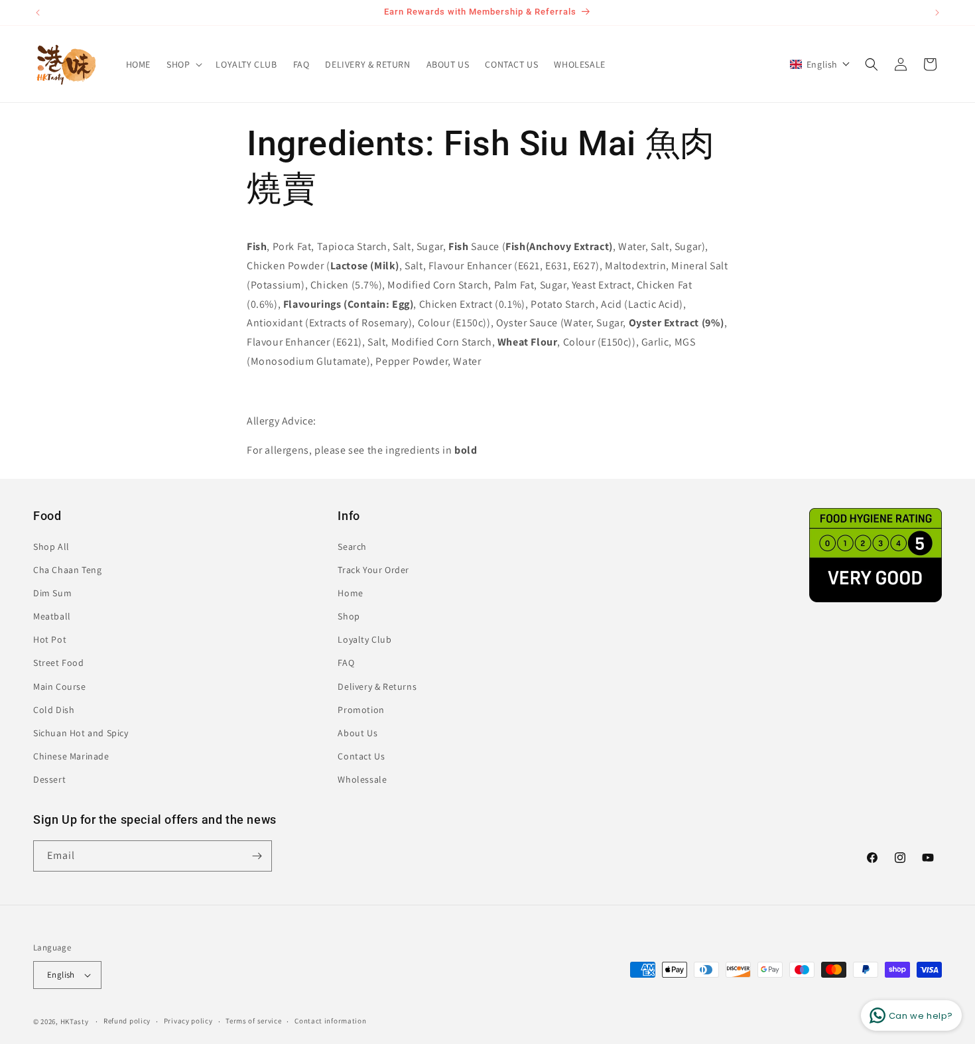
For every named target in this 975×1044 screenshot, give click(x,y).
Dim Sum (52, 593)
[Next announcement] (937, 12)
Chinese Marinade (71, 756)
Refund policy (127, 1020)
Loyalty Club (364, 639)
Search (352, 547)
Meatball (52, 616)
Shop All (51, 547)
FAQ (346, 663)
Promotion (361, 710)
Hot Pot (49, 639)
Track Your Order (373, 570)
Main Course (59, 686)
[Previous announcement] (37, 12)
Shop (348, 616)
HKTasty (74, 1021)
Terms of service (253, 1020)
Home (350, 593)
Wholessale (362, 780)
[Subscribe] (256, 856)
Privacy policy (188, 1020)
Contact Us (361, 756)
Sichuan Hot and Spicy (81, 733)
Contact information (330, 1020)
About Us (357, 733)
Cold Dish (53, 710)
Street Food (58, 663)
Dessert (49, 780)
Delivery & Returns (377, 686)
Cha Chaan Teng (67, 570)
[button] (183, 64)
